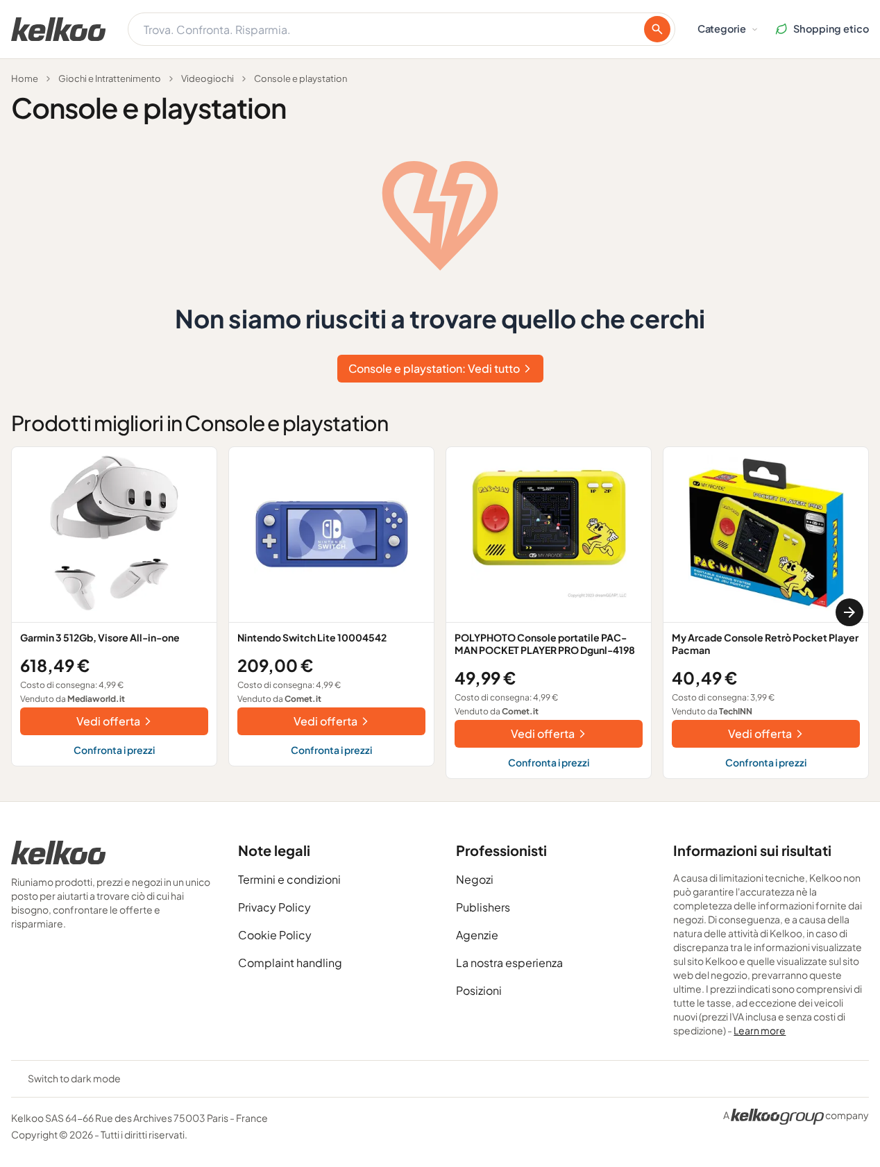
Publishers (483, 907)
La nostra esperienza (509, 962)
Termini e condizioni (289, 879)
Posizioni (479, 990)
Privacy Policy (274, 907)
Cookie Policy (275, 934)
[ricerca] (657, 29)
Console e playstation (300, 78)
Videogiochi (207, 78)
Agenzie (477, 934)
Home (24, 78)
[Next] (849, 612)
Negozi (474, 879)
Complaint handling (290, 962)
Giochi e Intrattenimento (109, 78)
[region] (440, 612)
